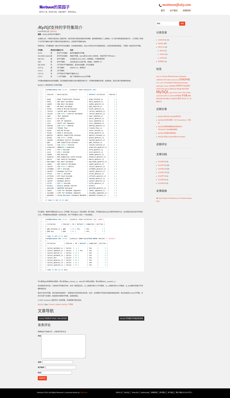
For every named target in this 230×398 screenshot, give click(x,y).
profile (162, 58)
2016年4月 (162, 183)
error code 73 (160, 83)
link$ (162, 89)
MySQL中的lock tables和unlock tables (171, 137)
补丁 (188, 98)
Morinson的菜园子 (54, 6)
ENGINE (185, 79)
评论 (39, 336)
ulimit (171, 95)
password (159, 95)
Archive (165, 76)
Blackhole (172, 76)
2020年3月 (162, 165)
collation (58, 304)
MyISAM (185, 89)
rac (168, 95)
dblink (162, 51)
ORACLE (161, 47)
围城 (179, 95)
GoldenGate (162, 40)
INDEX (179, 85)
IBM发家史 (172, 86)
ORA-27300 (181, 92)
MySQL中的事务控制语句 (167, 133)
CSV (165, 80)
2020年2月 (162, 169)
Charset (51, 304)
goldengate (184, 83)
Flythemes (83, 392)
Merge (179, 89)
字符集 (70, 304)
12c (160, 76)
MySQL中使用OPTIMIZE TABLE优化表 (53, 318)
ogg (171, 92)
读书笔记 (161, 61)
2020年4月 (162, 162)
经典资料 (187, 10)
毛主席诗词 (174, 98)
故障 (189, 95)
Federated (176, 83)
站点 (39, 373)
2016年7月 (162, 176)
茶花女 (184, 98)
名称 (40, 362)
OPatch (162, 54)
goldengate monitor (162, 86)
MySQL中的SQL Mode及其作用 (169, 116)
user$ (175, 96)
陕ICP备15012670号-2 (184, 392)
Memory (173, 89)
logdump (167, 89)
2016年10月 (162, 172)
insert (158, 89)
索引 (179, 99)
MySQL (40, 304)
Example (168, 83)
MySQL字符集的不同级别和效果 (131, 318)
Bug (177, 76)
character (182, 76)
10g (157, 76)
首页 (163, 10)
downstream (175, 80)
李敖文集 (159, 98)
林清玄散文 (166, 98)
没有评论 (53, 31)
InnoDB (186, 86)
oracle (188, 93)
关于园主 (174, 10)
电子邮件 (41, 367)
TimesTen (135, 392)
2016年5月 (162, 180)
